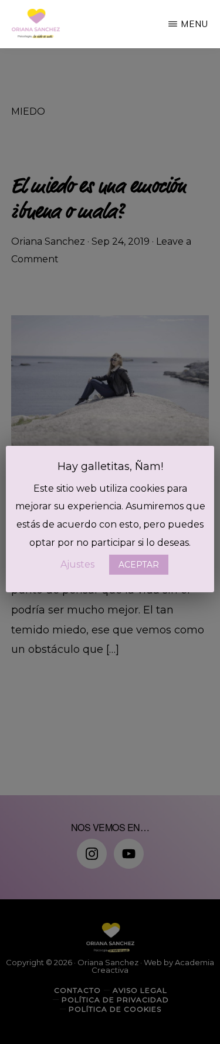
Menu (194, 23)
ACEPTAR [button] (139, 564)
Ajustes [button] (77, 564)
